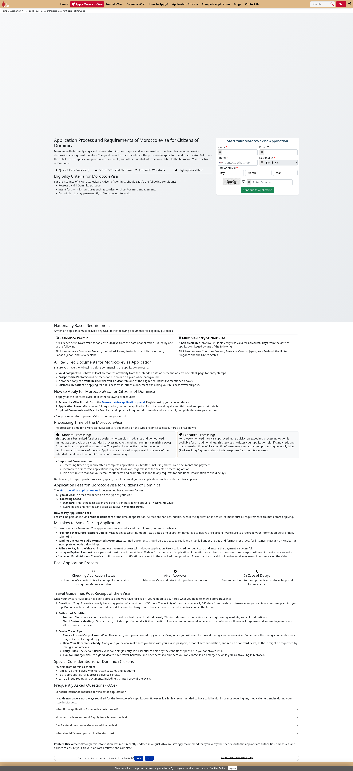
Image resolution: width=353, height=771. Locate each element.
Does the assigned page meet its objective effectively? (106, 758)
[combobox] (221, 162)
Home (64, 4)
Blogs (237, 4)
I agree (232, 768)
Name (222, 147)
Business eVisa (136, 4)
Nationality (267, 158)
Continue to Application (257, 190)
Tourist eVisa (114, 4)
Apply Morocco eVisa (89, 4)
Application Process (185, 4)
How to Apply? (158, 4)
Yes (139, 758)
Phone (223, 158)
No (149, 758)
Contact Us (252, 4)
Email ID (265, 147)
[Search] (332, 4)
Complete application (216, 4)
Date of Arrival (228, 168)
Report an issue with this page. (237, 757)
